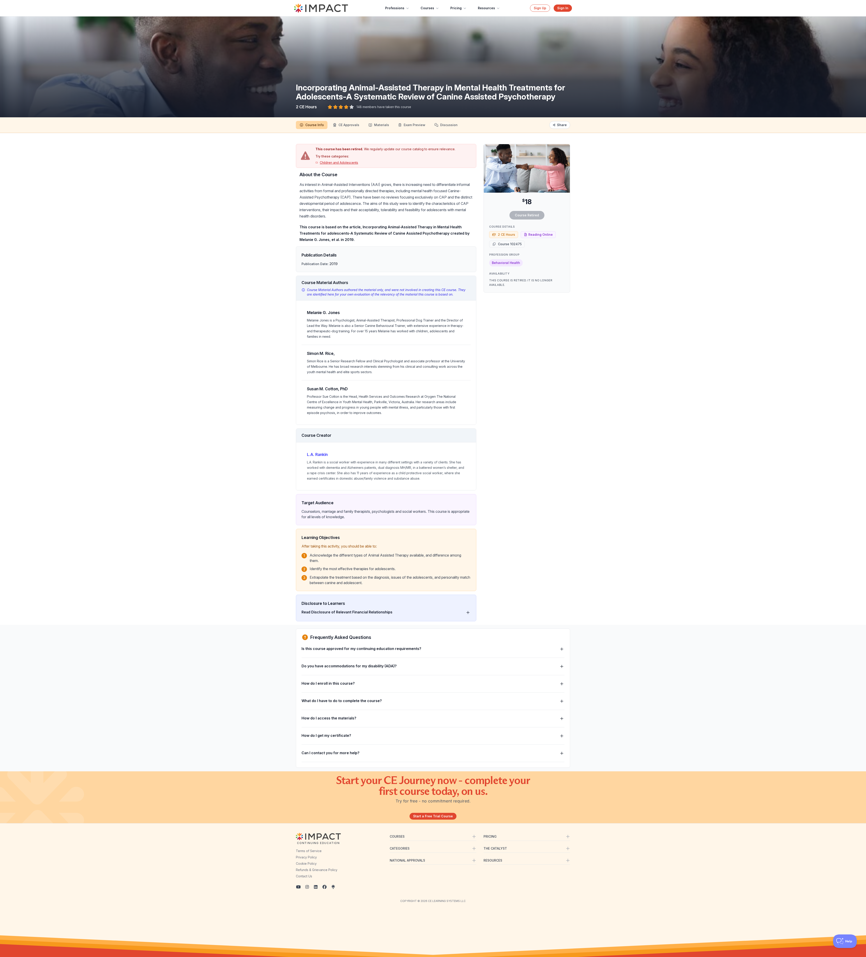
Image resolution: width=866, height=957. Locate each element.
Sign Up (540, 8)
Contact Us (304, 876)
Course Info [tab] (314, 125)
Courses (427, 8)
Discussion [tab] (449, 125)
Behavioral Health (506, 263)
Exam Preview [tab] (414, 125)
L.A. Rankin (317, 454)
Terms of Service (309, 851)
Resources (486, 8)
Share (562, 125)
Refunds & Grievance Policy (316, 870)
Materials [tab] (381, 125)
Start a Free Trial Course (433, 816)
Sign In (562, 8)
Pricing (456, 8)
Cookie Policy (306, 863)
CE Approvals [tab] (349, 125)
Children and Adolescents (339, 162)
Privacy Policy (306, 857)
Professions (394, 8)
